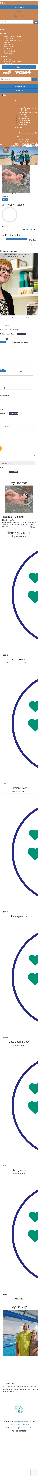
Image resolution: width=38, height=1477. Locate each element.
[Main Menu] (1, 144)
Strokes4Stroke (9, 47)
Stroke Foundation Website (28, 133)
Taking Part (18, 105)
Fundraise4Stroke (19, 86)
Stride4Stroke (8, 45)
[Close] (37, 144)
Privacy (26, 1386)
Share (33, 527)
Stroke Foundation (9, 1386)
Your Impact (8, 53)
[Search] (34, 79)
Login (19, 67)
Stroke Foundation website (13, 61)
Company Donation (20, 342)
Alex (13, 160)
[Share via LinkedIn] (17, 164)
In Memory (7, 43)
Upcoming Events (9, 51)
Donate (17, 136)
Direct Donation (24, 139)
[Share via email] (16, 164)
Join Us (19, 160)
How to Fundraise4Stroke (12, 36)
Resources (7, 59)
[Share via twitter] (14, 164)
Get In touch (19, 91)
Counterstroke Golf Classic (13, 40)
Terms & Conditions (22, 1425)
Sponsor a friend (24, 141)
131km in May (8, 38)
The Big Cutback (9, 49)
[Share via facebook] (12, 164)
